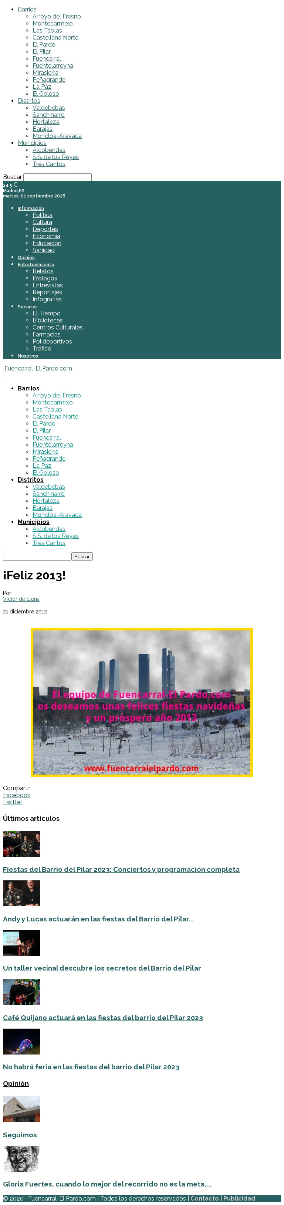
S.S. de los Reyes (56, 156)
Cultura (42, 222)
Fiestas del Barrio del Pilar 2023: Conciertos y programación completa (121, 869)
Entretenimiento (36, 264)
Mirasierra (45, 72)
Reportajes (47, 292)
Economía (46, 236)
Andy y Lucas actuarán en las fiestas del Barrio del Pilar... (98, 919)
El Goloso (46, 93)
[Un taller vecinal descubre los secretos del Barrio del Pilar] (21, 953)
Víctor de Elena (21, 599)
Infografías (47, 299)
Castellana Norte (55, 37)
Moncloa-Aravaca (57, 135)
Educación (47, 243)
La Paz (42, 86)
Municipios (32, 142)
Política (43, 215)
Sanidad (44, 250)
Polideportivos (52, 341)
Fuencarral (47, 58)
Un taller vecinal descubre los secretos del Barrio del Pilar (102, 968)
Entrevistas (48, 285)
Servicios (28, 306)
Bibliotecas (48, 320)
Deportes (45, 229)
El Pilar (42, 51)
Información (31, 208)
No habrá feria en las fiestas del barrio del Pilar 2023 (91, 1067)
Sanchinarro (49, 114)
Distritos (29, 100)
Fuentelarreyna (53, 65)
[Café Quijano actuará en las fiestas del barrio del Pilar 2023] (21, 1002)
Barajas (43, 128)
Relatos (43, 271)
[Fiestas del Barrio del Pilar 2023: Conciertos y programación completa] (21, 855)
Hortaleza (46, 121)
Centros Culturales (58, 327)
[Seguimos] (21, 1120)
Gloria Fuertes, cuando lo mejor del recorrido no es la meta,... (107, 1184)
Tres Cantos (49, 163)
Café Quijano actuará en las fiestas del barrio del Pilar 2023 (103, 1017)
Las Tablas (47, 30)
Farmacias (47, 334)
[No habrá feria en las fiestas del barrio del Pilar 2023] (21, 1052)
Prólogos (45, 278)
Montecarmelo (53, 23)
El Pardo (44, 44)
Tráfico (42, 348)
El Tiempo (47, 313)
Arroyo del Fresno (57, 16)
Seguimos (20, 1135)
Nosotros (28, 356)
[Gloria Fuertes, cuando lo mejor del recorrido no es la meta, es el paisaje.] (21, 1169)
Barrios (27, 9)
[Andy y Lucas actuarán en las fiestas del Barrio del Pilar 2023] (21, 904)
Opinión (26, 257)
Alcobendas (49, 149)
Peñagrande (49, 79)
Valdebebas (49, 107)
